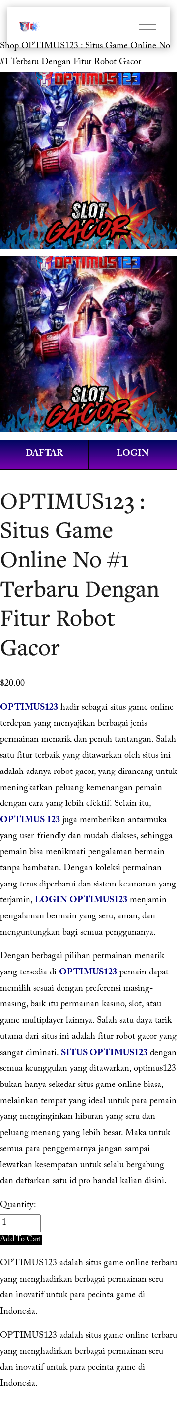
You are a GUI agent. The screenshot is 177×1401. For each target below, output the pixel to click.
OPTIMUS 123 (30, 821)
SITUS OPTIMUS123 (104, 1053)
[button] (21, 1240)
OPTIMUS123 (29, 708)
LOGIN (133, 454)
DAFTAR (44, 454)
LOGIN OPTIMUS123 (81, 901)
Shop (9, 47)
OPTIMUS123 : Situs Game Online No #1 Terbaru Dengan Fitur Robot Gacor (85, 55)
